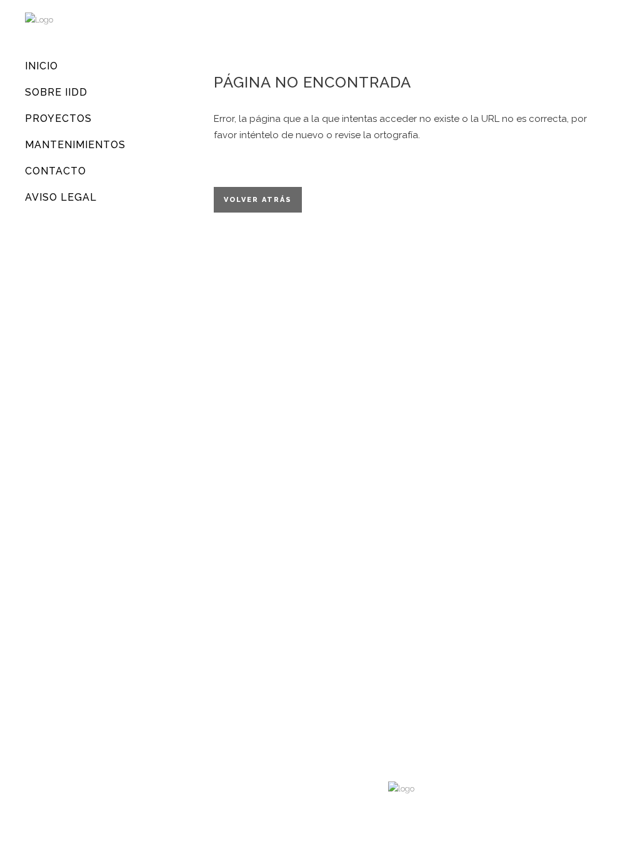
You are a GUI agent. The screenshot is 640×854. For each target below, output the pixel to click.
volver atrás (258, 200)
